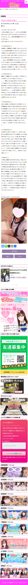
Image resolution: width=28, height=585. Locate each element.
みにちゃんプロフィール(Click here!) (10, 197)
